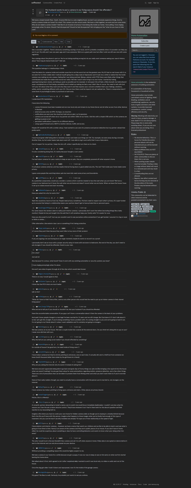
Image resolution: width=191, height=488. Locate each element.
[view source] (59, 15)
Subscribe (144, 41)
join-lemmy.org (153, 484)
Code (145, 484)
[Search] (145, 3)
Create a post (144, 45)
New (56, 42)
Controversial (47, 42)
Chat (68, 42)
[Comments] (40, 13)
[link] (53, 15)
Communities (47, 3)
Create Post (58, 3)
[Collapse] (33, 47)
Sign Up (156, 3)
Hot (33, 42)
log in (44, 35)
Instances (133, 484)
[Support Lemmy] (64, 3)
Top (39, 42)
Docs (140, 484)
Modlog (153, 211)
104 (48, 15)
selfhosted (36, 3)
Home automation (137, 82)
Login (150, 3)
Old (61, 42)
